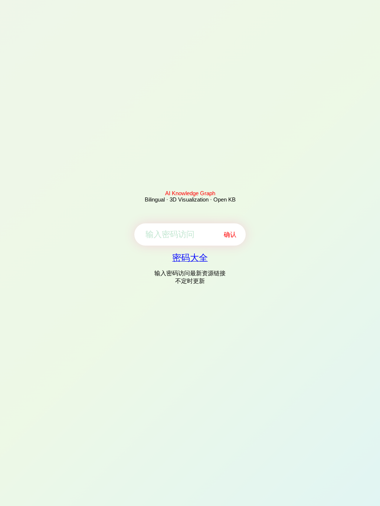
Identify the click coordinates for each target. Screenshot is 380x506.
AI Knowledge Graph (190, 193)
